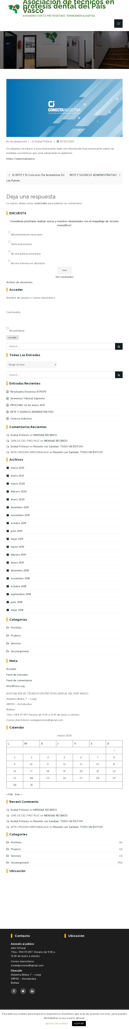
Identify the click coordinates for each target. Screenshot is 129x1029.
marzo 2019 (17, 546)
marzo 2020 (18, 483)
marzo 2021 (17, 467)
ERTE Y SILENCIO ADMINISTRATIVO (32, 411)
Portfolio (16, 627)
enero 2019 (17, 562)
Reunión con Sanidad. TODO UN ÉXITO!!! (58, 446)
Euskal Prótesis (43, 141)
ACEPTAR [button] (79, 1023)
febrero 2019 (18, 554)
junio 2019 (17, 531)
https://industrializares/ (20, 158)
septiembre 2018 (21, 594)
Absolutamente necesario (26, 234)
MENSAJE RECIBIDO (45, 435)
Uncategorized (18, 141)
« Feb (9, 794)
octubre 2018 (18, 586)
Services (16, 643)
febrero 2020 (19, 491)
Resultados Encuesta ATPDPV (28, 391)
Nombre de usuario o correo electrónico (30, 297)
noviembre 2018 (20, 578)
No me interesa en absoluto (28, 263)
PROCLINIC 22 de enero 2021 (27, 405)
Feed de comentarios (19, 680)
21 (98, 771)
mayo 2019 (17, 538)
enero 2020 (18, 499)
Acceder (13, 337)
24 (31, 778)
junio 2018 (17, 602)
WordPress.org (15, 686)
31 (31, 784)
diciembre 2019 (20, 507)
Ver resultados (64, 276)
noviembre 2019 (20, 515)
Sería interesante (21, 244)
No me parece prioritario (26, 253)
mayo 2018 (17, 610)
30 (14, 784)
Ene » (18, 794)
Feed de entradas (17, 674)
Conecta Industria (21, 418)
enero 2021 (17, 475)
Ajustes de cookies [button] (57, 1023)
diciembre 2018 (20, 570)
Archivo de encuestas (19, 282)
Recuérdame (17, 330)
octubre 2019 (18, 523)
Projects (16, 635)
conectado (40, 203)
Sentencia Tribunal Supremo (27, 398)
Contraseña (13, 312)
